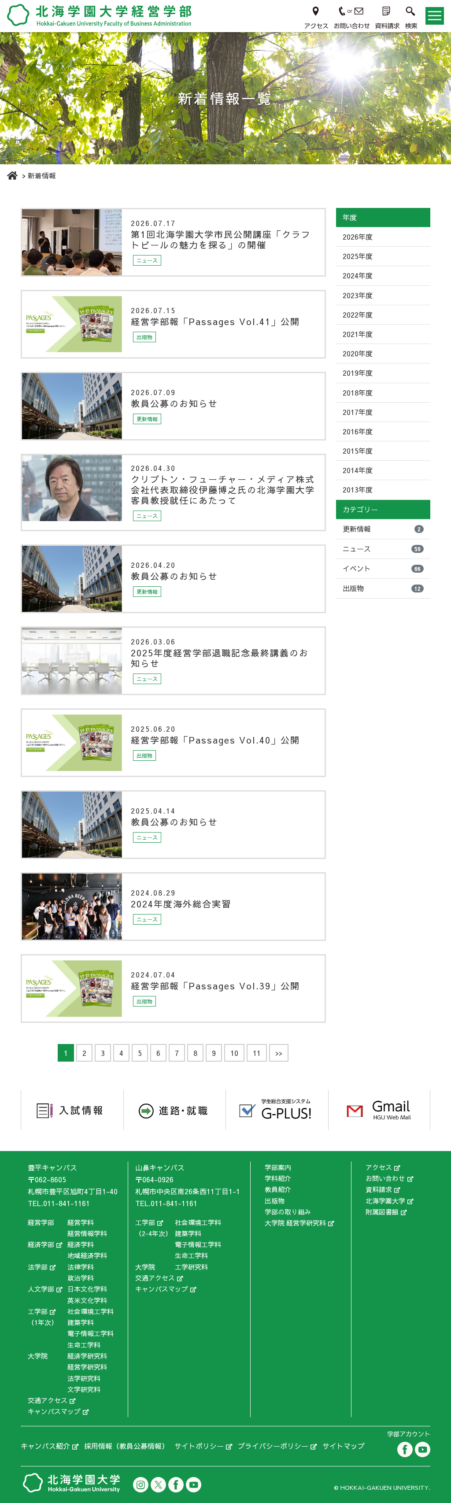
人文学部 (41, 1288)
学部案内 (278, 1167)
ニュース (382, 548)
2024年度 (358, 275)
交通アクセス (47, 1400)
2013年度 (358, 489)
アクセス (379, 1167)
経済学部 (41, 1244)
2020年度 (358, 353)
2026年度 (358, 236)
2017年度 (358, 412)
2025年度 (358, 256)
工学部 (38, 1311)
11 (257, 1053)
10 (234, 1053)
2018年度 (358, 392)
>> (278, 1053)
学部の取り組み (288, 1211)
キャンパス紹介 (45, 1446)
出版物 (382, 588)
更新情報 (382, 528)
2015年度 (358, 450)
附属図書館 (382, 1211)
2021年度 (358, 334)
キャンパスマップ (54, 1411)
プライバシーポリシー (273, 1446)
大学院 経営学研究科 (295, 1222)
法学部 (38, 1266)
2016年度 (358, 431)
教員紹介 (278, 1189)
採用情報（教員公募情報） (126, 1446)
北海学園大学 (385, 1200)
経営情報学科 (87, 1233)
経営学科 (80, 1222)
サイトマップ (343, 1446)
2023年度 (358, 295)
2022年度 (358, 314)
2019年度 (358, 373)
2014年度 (358, 470)
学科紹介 (278, 1178)
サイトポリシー (199, 1446)
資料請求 (379, 1189)
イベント (382, 568)
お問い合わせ (385, 1178)
